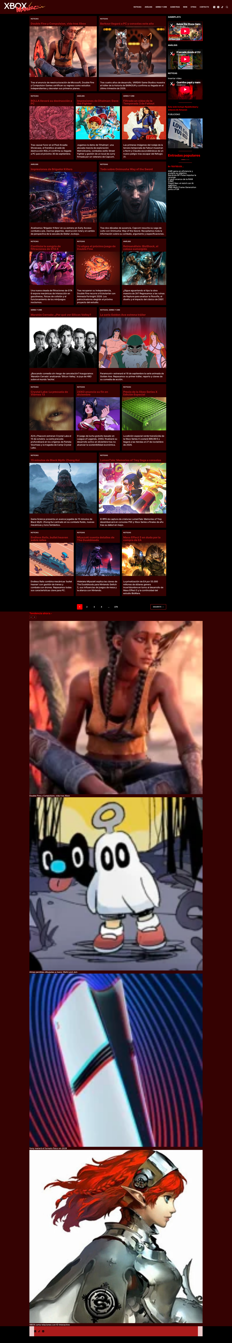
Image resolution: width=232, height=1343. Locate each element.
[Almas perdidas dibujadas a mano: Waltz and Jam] (116, 883)
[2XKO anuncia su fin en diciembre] (98, 413)
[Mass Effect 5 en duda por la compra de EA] (144, 559)
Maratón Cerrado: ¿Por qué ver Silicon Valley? (61, 314)
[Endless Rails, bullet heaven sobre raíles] (51, 559)
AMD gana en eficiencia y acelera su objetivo (180, 172)
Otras (193, 7)
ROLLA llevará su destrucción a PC (51, 102)
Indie (185, 7)
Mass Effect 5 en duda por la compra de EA (142, 539)
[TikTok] (222, 7)
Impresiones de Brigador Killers (52, 169)
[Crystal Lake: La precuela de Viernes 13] (51, 413)
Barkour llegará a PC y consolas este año (127, 23)
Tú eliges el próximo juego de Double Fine (96, 248)
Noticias (137, 7)
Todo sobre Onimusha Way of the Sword (126, 169)
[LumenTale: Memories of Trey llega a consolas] (132, 488)
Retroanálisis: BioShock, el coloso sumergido (140, 248)
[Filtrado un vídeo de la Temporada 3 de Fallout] (144, 122)
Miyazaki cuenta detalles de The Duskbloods (95, 539)
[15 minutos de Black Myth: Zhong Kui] (63, 488)
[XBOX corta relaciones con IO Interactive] (116, 1236)
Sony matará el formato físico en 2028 (48, 1148)
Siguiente (157, 607)
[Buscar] (227, 7)
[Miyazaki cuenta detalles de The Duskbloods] (98, 559)
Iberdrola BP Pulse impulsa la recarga (182, 176)
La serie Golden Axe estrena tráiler (123, 314)
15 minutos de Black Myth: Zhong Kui (55, 460)
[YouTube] (218, 7)
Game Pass (175, 7)
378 (116, 607)
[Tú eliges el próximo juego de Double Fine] (98, 268)
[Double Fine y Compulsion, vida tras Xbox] (63, 51)
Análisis (148, 7)
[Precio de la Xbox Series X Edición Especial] (144, 413)
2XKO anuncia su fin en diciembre (92, 393)
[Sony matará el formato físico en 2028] (116, 1060)
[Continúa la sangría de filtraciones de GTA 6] (51, 268)
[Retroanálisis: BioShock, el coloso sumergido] (144, 268)
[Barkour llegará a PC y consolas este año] (132, 51)
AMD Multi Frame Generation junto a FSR (182, 188)
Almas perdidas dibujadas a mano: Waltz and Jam (53, 972)
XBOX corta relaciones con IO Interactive (49, 1324)
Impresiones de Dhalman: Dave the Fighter (97, 102)
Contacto (204, 7)
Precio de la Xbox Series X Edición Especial (140, 393)
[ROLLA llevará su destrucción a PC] (51, 122)
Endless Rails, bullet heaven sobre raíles (49, 539)
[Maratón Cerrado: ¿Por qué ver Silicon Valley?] (63, 342)
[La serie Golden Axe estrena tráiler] (132, 342)
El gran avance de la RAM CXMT (180, 180)
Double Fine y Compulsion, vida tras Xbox (58, 23)
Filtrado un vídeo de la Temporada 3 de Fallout (138, 102)
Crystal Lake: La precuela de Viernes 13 (49, 393)
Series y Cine (161, 7)
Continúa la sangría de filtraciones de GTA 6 (46, 248)
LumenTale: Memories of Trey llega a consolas (130, 460)
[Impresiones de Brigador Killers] (63, 197)
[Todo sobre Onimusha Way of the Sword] (132, 197)
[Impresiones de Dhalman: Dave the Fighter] (98, 122)
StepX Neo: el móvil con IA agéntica (181, 184)
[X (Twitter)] (214, 7)
